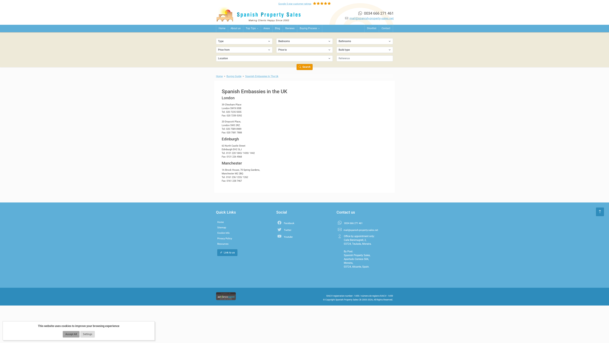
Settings (87, 334)
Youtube (288, 236)
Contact (386, 28)
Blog (277, 28)
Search (306, 66)
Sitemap (221, 227)
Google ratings (294, 3)
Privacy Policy (224, 238)
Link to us (229, 252)
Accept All (71, 334)
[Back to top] (600, 212)
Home (222, 28)
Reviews (290, 28)
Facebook (289, 223)
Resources (223, 243)
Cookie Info (223, 233)
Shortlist (371, 28)
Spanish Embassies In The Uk (261, 76)
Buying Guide (233, 76)
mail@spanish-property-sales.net (372, 18)
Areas (266, 28)
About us (236, 28)
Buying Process (309, 28)
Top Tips (251, 28)
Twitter (287, 230)
